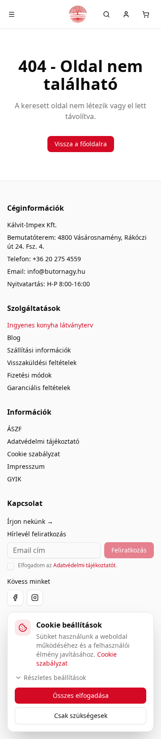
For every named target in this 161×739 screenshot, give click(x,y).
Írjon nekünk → (30, 521)
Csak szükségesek (80, 715)
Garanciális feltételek (38, 387)
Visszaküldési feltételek (41, 362)
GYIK (14, 479)
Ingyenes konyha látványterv (50, 325)
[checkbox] (10, 566)
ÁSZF (14, 429)
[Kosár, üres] (146, 14)
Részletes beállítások (55, 677)
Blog (14, 337)
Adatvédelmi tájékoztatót (84, 565)
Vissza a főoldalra (81, 144)
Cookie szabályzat (33, 454)
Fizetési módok (29, 375)
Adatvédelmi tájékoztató (43, 441)
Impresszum (26, 466)
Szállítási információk (39, 350)
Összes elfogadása (81, 695)
